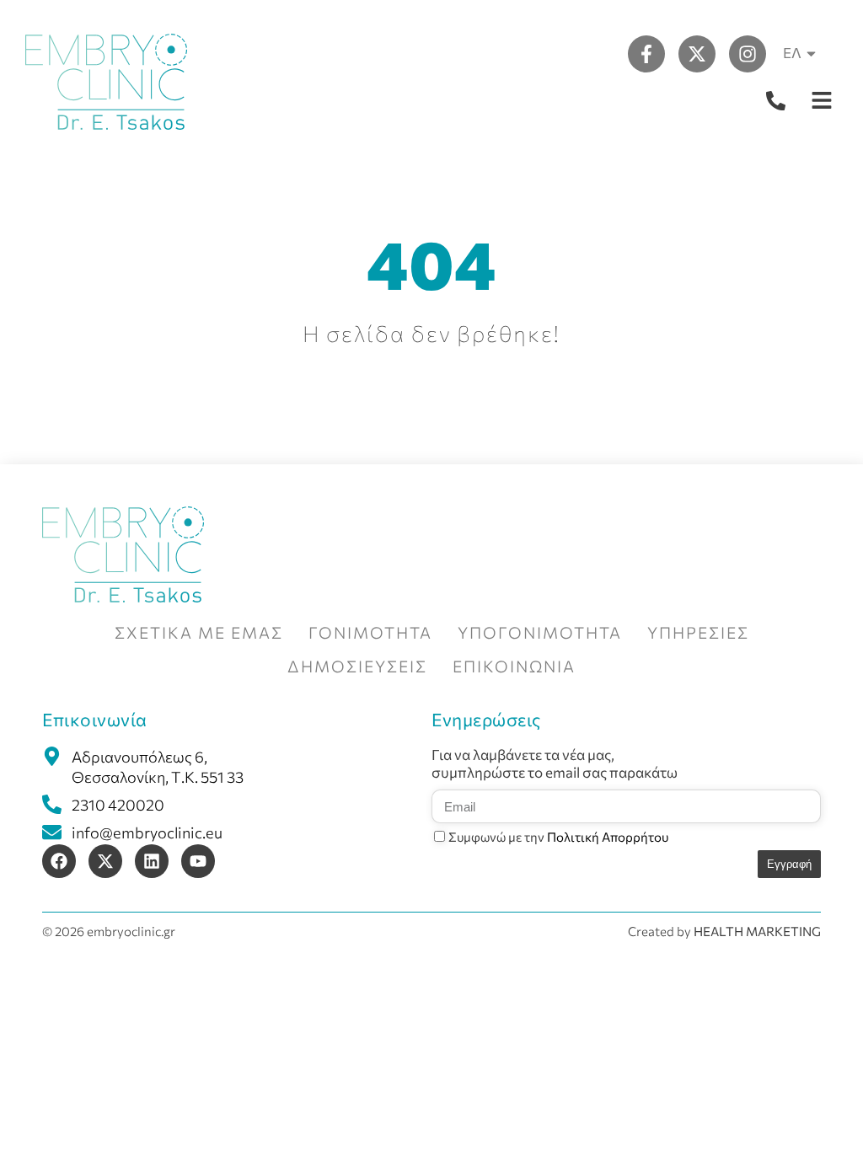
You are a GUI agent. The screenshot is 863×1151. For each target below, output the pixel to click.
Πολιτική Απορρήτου (607, 836)
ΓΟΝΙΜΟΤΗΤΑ (370, 632)
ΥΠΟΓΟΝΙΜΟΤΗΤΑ (540, 632)
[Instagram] (747, 53)
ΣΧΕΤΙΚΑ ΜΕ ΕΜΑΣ (199, 632)
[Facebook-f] (646, 53)
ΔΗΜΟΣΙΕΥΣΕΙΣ (357, 666)
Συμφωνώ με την (558, 836)
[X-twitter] (697, 53)
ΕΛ (792, 53)
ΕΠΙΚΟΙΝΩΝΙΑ (514, 666)
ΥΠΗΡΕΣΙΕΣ (698, 632)
